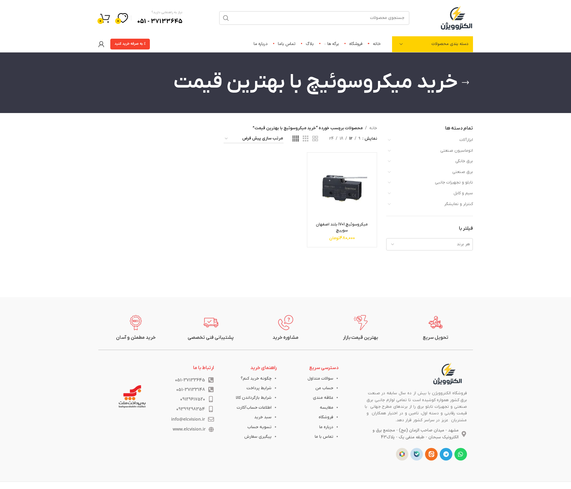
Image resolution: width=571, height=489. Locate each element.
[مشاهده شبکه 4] (296, 139)
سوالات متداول (320, 378)
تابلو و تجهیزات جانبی (454, 182)
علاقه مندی (323, 398)
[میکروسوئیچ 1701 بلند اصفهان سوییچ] (341, 187)
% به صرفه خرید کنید (130, 43)
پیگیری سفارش (258, 437)
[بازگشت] (465, 83)
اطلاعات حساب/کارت (254, 407)
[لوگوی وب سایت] (456, 17)
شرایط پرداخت (259, 388)
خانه (373, 128)
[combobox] (429, 244)
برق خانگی (464, 161)
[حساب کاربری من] (101, 44)
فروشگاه (326, 417)
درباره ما (326, 427)
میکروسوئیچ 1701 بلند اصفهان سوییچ (342, 227)
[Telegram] (446, 454)
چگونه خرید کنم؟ (256, 378)
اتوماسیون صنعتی (456, 151)
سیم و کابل (463, 193)
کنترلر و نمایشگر (458, 204)
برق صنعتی (462, 172)
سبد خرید (263, 417)
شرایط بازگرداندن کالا (254, 398)
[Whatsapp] (460, 454)
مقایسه (326, 407)
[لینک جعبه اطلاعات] (435, 328)
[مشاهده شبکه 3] (305, 139)
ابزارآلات (466, 140)
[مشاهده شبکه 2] (315, 139)
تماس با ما (324, 437)
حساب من (324, 388)
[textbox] (429, 244)
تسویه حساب (259, 427)
